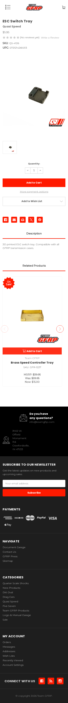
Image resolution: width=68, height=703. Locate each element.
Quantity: (34, 163)
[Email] (14, 220)
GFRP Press (10, 556)
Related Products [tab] (34, 265)
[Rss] (51, 681)
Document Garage (14, 547)
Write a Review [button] (50, 37)
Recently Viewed (13, 660)
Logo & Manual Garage (17, 615)
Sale (5, 619)
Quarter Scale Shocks (16, 583)
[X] (31, 220)
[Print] (23, 220)
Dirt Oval (8, 592)
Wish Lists (9, 655)
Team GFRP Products (16, 610)
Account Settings (13, 664)
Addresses (9, 651)
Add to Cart (34, 351)
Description (34, 233)
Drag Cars (8, 596)
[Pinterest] (40, 220)
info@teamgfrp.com (41, 422)
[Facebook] (6, 220)
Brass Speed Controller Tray (32, 363)
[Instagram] (60, 681)
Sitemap (8, 560)
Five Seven (9, 606)
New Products (11, 587)
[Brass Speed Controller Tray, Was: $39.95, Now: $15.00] (32, 315)
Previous (4, 329)
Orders (7, 642)
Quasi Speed (10, 601)
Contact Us (9, 551)
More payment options (34, 191)
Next (60, 329)
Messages (9, 646)
